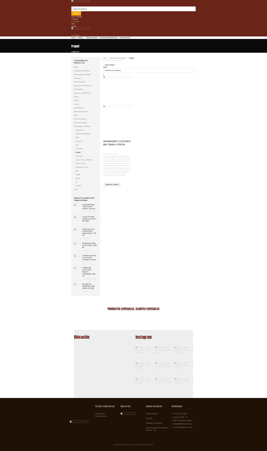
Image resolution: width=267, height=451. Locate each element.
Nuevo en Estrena (80, 119)
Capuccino (79, 141)
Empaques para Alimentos (83, 85)
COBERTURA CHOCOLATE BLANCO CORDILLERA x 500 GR (88, 272)
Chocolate (79, 148)
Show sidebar (110, 65)
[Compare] (105, 137)
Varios (76, 189)
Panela (78, 174)
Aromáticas (79, 130)
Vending (78, 186)
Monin (76, 115)
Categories (75, 51)
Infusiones (79, 156)
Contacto (149, 418)
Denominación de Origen (82, 74)
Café (77, 137)
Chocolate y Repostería (82, 71)
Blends (76, 67)
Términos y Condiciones (154, 423)
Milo (77, 171)
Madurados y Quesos (81, 111)
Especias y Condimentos (82, 93)
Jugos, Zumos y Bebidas (84, 160)
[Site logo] (80, 3)
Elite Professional (79, 82)
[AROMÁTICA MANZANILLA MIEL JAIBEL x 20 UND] (77, 288)
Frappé (78, 152)
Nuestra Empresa (101, 416)
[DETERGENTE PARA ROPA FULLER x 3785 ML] (77, 246)
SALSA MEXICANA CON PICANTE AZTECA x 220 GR (88, 207)
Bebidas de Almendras (83, 134)
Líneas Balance (79, 108)
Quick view (105, 189)
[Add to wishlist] (105, 178)
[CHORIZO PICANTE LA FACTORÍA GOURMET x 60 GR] (77, 259)
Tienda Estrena (100, 414)
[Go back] (74, 41)
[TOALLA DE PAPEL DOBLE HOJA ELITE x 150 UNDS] (77, 220)
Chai (77, 145)
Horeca (76, 100)
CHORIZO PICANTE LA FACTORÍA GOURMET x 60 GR (89, 258)
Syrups (78, 178)
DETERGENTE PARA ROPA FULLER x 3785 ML (89, 245)
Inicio (105, 58)
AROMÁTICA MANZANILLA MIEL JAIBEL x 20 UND (88, 286)
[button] (145, 353)
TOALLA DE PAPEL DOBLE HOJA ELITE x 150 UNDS (89, 219)
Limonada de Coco (82, 167)
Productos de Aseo (80, 123)
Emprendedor (78, 89)
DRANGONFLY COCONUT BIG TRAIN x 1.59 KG (117, 143)
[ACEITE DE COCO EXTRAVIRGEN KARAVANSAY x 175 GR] (77, 233)
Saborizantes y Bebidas (82, 126)
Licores (76, 104)
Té (76, 182)
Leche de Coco (81, 163)
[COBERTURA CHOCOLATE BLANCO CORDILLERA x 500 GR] (77, 273)
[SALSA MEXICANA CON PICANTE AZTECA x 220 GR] (77, 208)
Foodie (76, 97)
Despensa (77, 78)
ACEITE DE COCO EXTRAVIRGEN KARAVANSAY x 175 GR (89, 232)
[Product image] (118, 120)
